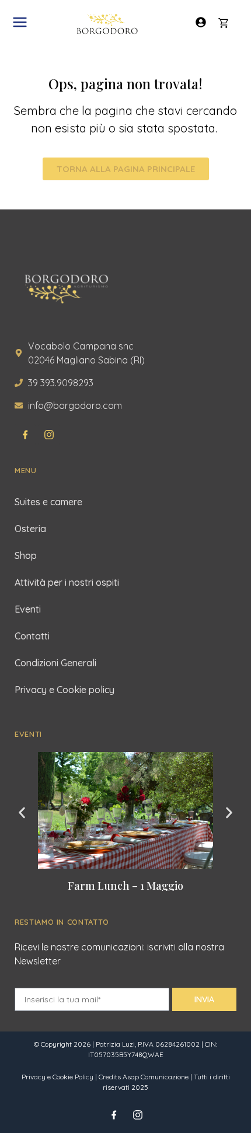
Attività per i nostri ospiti (67, 582)
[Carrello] (224, 23)
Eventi (28, 609)
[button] (22, 812)
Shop (26, 555)
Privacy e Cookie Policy (57, 1076)
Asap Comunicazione (156, 1076)
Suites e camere (48, 502)
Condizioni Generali (55, 663)
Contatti (32, 636)
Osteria (30, 528)
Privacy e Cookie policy (64, 689)
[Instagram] (49, 434)
